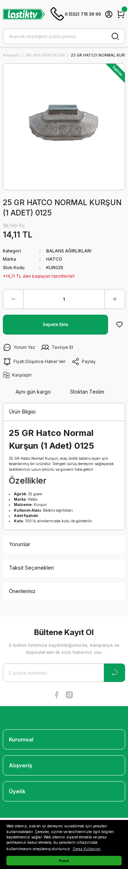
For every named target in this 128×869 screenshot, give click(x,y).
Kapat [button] (64, 861)
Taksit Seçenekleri (31, 567)
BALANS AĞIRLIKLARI (68, 251)
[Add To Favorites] (119, 324)
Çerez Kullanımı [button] (87, 849)
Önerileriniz (22, 591)
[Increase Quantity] (115, 299)
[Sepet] (121, 14)
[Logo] (24, 14)
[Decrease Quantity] (13, 299)
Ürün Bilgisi (22, 411)
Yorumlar (19, 544)
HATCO (54, 259)
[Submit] (114, 672)
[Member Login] (109, 14)
